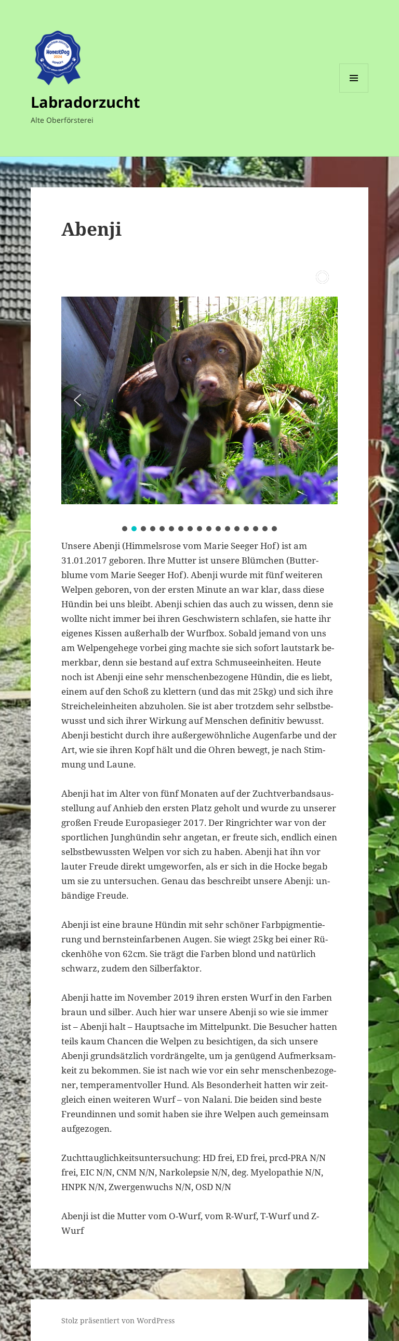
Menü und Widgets (354, 92)
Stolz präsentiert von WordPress (118, 1320)
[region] (199, 400)
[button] (77, 400)
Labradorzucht (85, 102)
